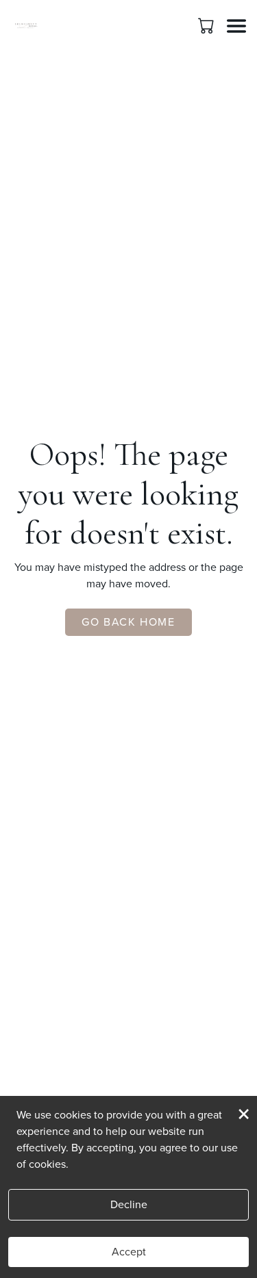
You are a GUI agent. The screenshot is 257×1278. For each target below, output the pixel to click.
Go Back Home (128, 622)
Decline (128, 1204)
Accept (129, 1252)
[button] (207, 25)
